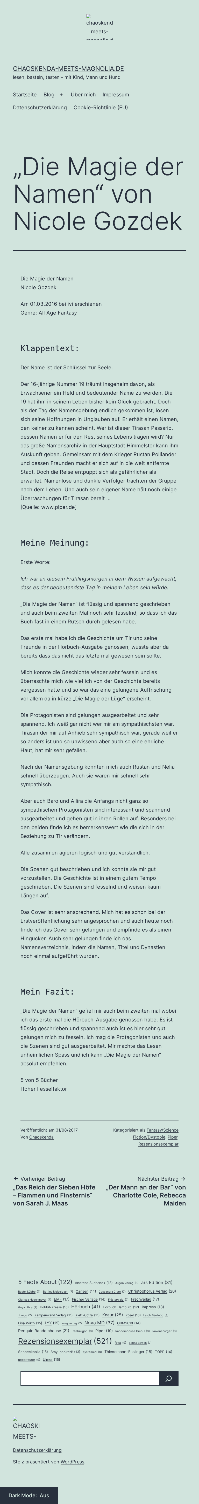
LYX (52, 1323)
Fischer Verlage (88, 1299)
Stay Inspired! (65, 1352)
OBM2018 (129, 1323)
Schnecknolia (33, 1352)
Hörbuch (85, 1306)
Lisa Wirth (30, 1323)
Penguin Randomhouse (43, 1330)
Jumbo (25, 1315)
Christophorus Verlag (152, 1291)
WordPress (72, 1461)
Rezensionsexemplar (158, 1144)
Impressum (116, 94)
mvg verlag (72, 1323)
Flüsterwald (118, 1299)
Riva (120, 1343)
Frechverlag (145, 1299)
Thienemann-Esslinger (128, 1351)
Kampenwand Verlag (53, 1315)
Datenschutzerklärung (40, 107)
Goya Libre (27, 1307)
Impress (153, 1307)
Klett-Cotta (87, 1315)
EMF (61, 1299)
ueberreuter (29, 1360)
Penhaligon (82, 1331)
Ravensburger (164, 1331)
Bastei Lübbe (29, 1291)
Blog (49, 94)
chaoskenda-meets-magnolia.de (68, 68)
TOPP (163, 1352)
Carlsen (86, 1291)
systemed (92, 1352)
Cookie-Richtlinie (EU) (101, 107)
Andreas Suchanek (94, 1283)
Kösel (133, 1315)
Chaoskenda (41, 1137)
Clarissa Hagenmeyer (34, 1299)
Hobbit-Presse (54, 1307)
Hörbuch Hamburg (121, 1307)
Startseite (25, 94)
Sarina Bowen (140, 1343)
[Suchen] (169, 1378)
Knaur (112, 1314)
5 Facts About (45, 1282)
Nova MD (99, 1322)
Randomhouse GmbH (132, 1331)
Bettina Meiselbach (58, 1291)
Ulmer (51, 1359)
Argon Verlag (127, 1283)
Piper (172, 1137)
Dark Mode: (23, 1495)
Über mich (83, 94)
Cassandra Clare (112, 1291)
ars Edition (157, 1282)
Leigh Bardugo (155, 1315)
